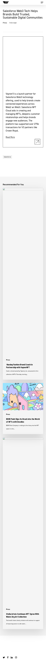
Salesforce (7, 157)
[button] (42, 2)
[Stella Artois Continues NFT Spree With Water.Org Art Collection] (23, 533)
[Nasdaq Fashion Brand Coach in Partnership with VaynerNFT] (23, 284)
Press (5, 23)
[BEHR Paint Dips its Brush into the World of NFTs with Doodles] (23, 408)
